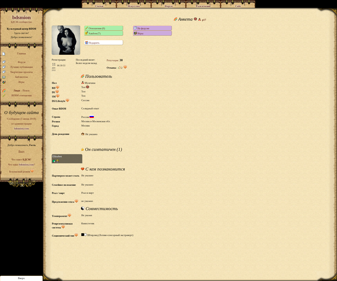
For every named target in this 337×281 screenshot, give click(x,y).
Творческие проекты (21, 72)
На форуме (143, 28)
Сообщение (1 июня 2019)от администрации (21, 123)
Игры (21, 81)
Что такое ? (21, 159)
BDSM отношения (22, 95)
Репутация (112, 60)
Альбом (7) (94, 33)
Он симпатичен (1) (103, 149)
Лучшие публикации (21, 66)
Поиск (26, 90)
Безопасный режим (19, 171)
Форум (21, 62)
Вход (21, 151)
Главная (21, 53)
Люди (16, 90)
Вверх (21, 278)
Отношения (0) (96, 28)
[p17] (66, 53)
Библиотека (21, 76)
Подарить (93, 42)
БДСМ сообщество (21, 19)
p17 (204, 19)
